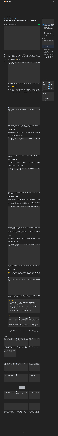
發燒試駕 (10, 3)
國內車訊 (5, 3)
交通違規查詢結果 (46, 96)
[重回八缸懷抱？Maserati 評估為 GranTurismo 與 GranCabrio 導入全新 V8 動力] (34, 342)
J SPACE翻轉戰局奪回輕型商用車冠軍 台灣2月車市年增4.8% (22, 384)
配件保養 (45, 3)
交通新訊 (25, 3)
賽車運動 (49, 3)
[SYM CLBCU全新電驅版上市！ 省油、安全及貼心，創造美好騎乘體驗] (24, 320)
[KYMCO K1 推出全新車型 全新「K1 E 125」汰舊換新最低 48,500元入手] (10, 395)
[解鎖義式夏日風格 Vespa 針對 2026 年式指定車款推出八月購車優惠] (34, 406)
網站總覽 (43, 432)
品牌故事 (40, 3)
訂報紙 (37, 432)
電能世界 (20, 3)
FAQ (17, 432)
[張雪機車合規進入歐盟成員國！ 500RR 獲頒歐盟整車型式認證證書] (34, 395)
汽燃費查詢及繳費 (46, 98)
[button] (53, 1)
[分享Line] (5, 57)
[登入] (52, 1)
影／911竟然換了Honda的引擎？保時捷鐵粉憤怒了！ (21, 372)
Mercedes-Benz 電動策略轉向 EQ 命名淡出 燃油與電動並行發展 (9, 384)
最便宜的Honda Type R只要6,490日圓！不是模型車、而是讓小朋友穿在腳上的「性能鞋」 (22, 347)
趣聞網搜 (30, 3)
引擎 (12, 18)
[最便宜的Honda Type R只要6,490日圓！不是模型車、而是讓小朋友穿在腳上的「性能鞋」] (22, 342)
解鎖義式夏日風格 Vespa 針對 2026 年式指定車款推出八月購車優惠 (34, 412)
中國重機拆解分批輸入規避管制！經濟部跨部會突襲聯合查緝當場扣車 (9, 412)
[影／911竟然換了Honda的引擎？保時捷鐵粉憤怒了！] (22, 367)
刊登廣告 (15, 432)
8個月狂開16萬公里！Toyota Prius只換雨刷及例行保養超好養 (9, 347)
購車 (15, 18)
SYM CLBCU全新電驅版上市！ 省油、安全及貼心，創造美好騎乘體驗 (24, 325)
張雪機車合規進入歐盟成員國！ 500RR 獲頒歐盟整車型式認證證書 (34, 401)
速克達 (8, 18)
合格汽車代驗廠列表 (46, 95)
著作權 (27, 432)
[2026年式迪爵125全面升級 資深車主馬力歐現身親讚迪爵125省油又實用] (34, 320)
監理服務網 (45, 100)
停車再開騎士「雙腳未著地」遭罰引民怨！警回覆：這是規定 (34, 384)
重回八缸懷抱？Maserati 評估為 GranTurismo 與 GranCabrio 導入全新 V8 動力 (34, 347)
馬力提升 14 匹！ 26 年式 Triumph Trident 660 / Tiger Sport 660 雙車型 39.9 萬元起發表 (23, 307)
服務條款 (25, 432)
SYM (4, 18)
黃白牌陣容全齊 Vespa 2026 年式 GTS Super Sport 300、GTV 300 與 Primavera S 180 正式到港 (23, 304)
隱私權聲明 (30, 432)
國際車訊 (15, 3)
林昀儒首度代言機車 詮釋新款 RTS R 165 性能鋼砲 (19, 308)
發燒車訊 (6, 16)
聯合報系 (34, 432)
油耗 (10, 18)
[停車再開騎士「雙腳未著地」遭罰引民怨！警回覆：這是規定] (34, 378)
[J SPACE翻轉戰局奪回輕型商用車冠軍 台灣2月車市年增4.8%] (22, 378)
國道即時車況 (45, 93)
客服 (19, 432)
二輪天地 (35, 3)
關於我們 (40, 432)
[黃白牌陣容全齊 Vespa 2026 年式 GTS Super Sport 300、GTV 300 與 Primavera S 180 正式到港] (10, 353)
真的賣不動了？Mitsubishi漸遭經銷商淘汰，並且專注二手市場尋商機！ (9, 372)
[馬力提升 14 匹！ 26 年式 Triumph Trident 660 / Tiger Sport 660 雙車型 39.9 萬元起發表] (22, 406)
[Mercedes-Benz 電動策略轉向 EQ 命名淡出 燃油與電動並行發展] (10, 378)
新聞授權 (22, 432)
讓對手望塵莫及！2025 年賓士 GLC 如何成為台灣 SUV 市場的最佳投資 (34, 372)
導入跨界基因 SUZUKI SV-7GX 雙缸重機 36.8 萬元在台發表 (21, 310)
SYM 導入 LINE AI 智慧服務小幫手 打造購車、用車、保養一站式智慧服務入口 (13, 325)
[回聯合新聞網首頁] (5, 1)
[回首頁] (9, 1)
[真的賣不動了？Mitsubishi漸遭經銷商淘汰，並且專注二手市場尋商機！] (10, 367)
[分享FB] (5, 54)
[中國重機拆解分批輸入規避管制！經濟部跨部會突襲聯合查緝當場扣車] (10, 406)
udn (4, 16)
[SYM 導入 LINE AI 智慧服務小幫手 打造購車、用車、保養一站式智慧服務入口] (13, 320)
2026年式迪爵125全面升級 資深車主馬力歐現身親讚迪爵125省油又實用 (34, 325)
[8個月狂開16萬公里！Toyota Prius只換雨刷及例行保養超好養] (10, 342)
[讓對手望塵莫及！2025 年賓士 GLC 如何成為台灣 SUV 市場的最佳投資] (34, 367)
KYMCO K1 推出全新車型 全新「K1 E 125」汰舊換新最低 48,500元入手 (23, 302)
